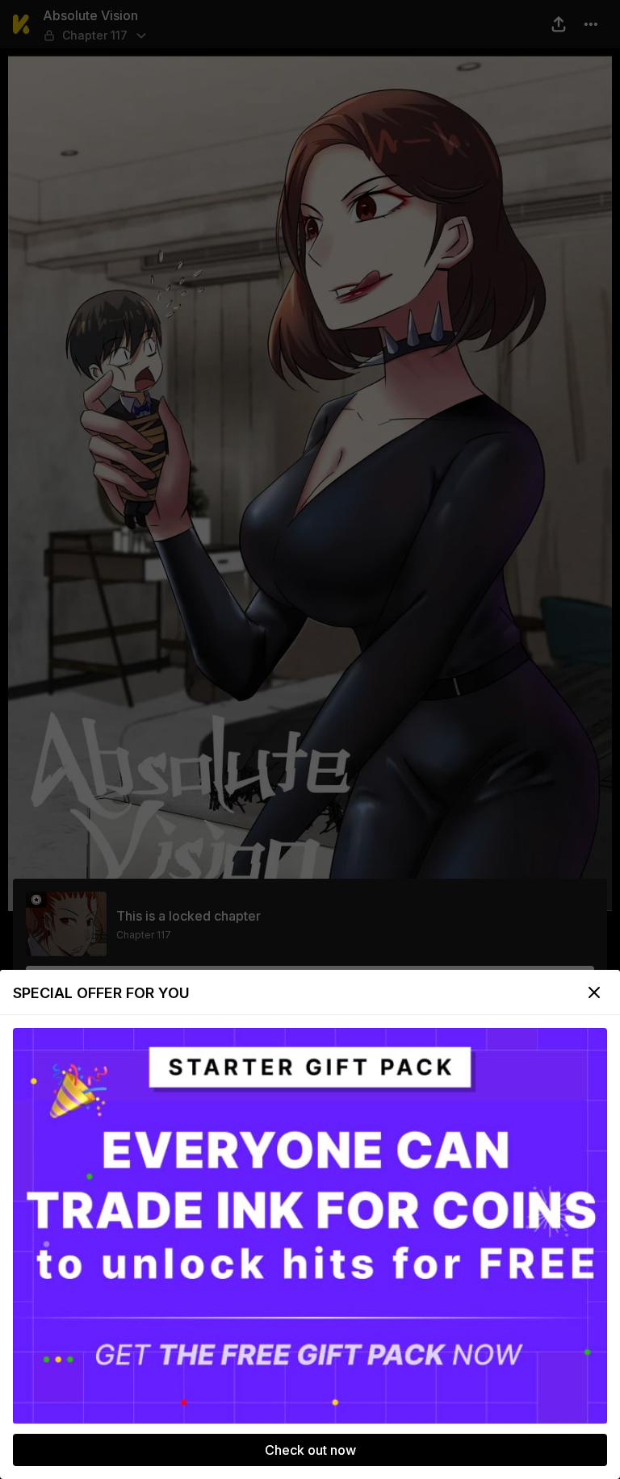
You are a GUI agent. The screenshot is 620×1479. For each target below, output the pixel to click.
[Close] (594, 992)
